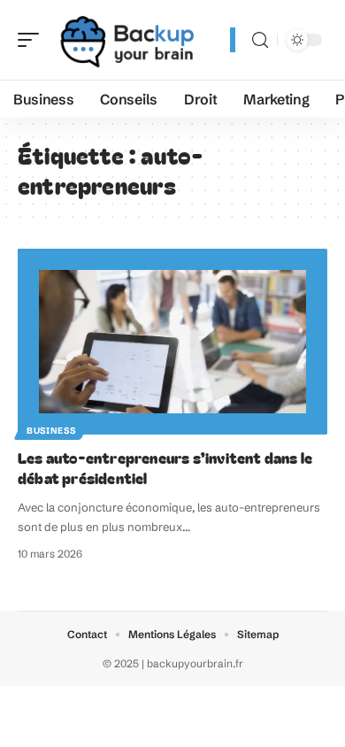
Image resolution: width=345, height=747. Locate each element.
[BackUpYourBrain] (127, 40)
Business (51, 430)
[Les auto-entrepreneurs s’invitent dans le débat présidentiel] (172, 342)
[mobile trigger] (33, 40)
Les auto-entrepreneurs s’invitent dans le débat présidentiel (165, 467)
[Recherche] (260, 40)
